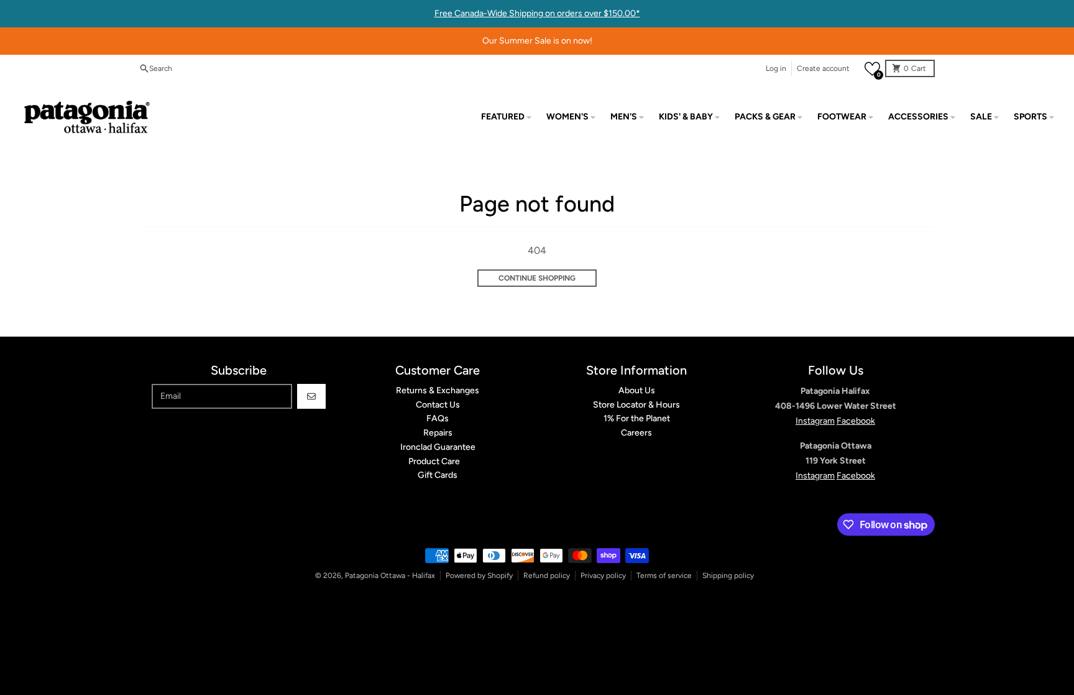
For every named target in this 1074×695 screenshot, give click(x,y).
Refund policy (546, 575)
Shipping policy (728, 575)
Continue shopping (537, 278)
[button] (872, 69)
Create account (823, 68)
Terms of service (664, 575)
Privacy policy (603, 575)
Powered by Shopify (479, 575)
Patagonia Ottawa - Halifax (390, 575)
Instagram (815, 421)
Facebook (856, 421)
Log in (776, 68)
